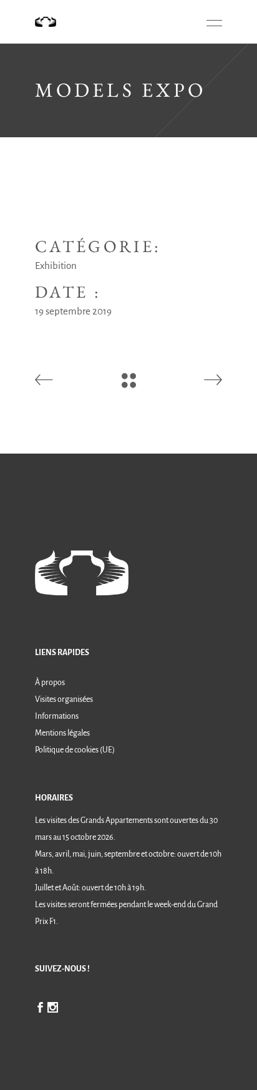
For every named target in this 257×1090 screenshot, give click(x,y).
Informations (57, 716)
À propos (50, 682)
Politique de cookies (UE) (75, 750)
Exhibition (56, 265)
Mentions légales (62, 733)
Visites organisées (64, 699)
